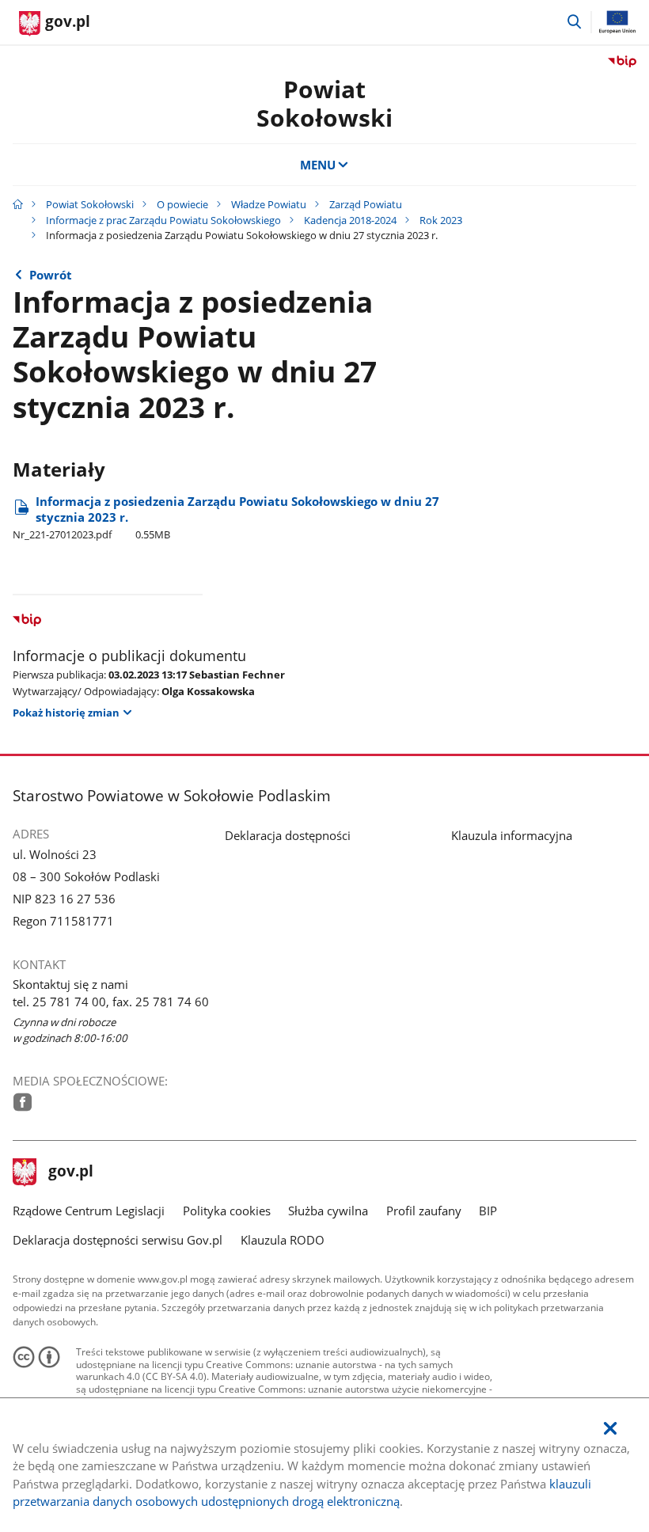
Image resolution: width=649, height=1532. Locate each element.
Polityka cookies (227, 1210)
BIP (488, 1210)
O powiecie (182, 204)
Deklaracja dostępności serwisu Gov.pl (117, 1240)
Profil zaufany (423, 1210)
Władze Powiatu (268, 204)
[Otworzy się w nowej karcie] (22, 1102)
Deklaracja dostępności (288, 835)
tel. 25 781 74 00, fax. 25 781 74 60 (111, 1001)
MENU (318, 165)
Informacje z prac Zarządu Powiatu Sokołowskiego (163, 220)
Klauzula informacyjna (511, 835)
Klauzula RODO (282, 1240)
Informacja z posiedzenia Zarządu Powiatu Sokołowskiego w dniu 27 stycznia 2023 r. (226, 517)
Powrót (50, 275)
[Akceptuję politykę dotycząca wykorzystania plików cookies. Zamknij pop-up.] (610, 1428)
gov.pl (70, 1172)
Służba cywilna (328, 1210)
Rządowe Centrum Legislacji (89, 1210)
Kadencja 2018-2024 (350, 220)
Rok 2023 (440, 220)
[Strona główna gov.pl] (18, 204)
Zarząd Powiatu (365, 204)
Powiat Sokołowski (324, 103)
